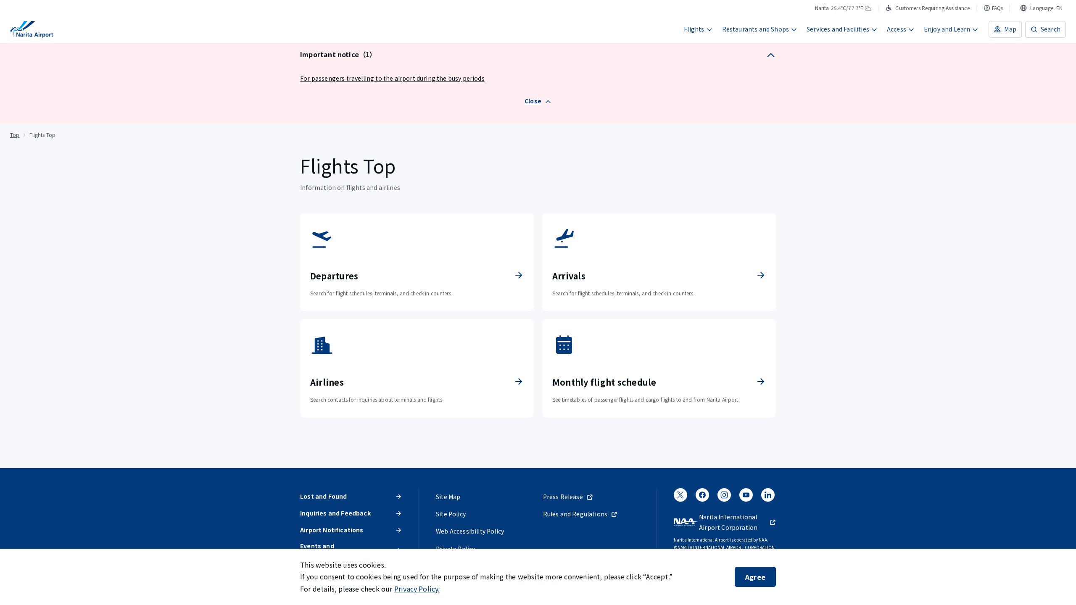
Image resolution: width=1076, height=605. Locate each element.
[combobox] (1041, 8)
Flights (694, 29)
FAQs (997, 7)
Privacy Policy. (417, 589)
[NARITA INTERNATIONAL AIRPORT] (31, 29)
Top (14, 134)
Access (896, 29)
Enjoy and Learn (947, 29)
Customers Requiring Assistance (932, 7)
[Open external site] (680, 498)
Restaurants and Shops (755, 29)
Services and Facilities (838, 29)
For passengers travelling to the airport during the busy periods (392, 78)
